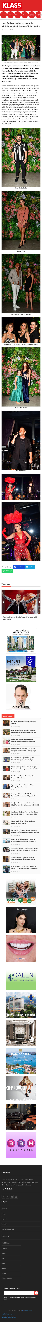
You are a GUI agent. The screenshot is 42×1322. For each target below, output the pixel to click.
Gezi (3, 1258)
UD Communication (27, 1310)
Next (38, 601)
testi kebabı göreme (8, 1314)
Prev (3, 601)
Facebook (20, 567)
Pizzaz (4, 1273)
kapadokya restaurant (9, 1317)
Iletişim (4, 1224)
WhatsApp (9, 571)
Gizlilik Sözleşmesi (8, 1229)
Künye (4, 1214)
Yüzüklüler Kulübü (31, 15)
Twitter (31, 567)
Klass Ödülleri (38, 15)
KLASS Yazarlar (7, 1279)
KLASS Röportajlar (8, 716)
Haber (10, 15)
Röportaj (17, 15)
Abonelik (4, 1209)
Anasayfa (3, 15)
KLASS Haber (6, 1243)
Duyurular (5, 1219)
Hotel (3, 1263)
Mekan (4, 1268)
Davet (24, 15)
